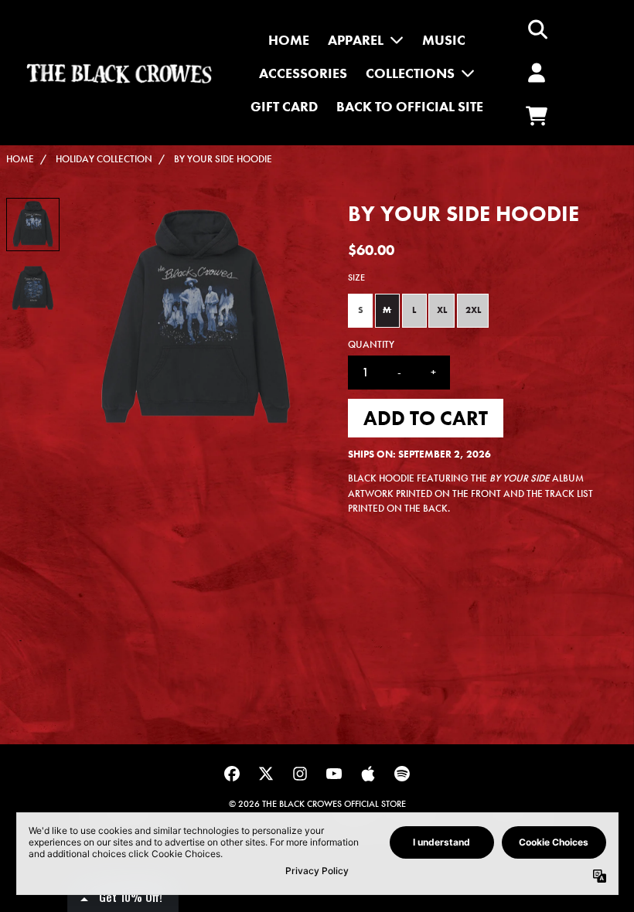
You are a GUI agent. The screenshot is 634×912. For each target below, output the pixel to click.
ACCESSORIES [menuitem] (303, 73)
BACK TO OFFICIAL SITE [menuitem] (409, 106)
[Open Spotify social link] (402, 774)
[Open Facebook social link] (232, 774)
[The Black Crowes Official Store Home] (119, 72)
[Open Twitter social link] (266, 774)
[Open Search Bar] (536, 29)
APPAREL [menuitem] (355, 40)
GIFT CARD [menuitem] (284, 106)
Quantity (371, 344)
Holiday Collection (104, 158)
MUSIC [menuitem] (443, 40)
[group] (33, 224)
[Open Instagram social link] (300, 774)
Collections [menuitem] (410, 73)
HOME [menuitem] (288, 40)
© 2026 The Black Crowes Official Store (317, 804)
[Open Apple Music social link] (368, 774)
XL (442, 310)
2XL (473, 310)
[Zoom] (195, 319)
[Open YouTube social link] (334, 774)
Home (20, 158)
